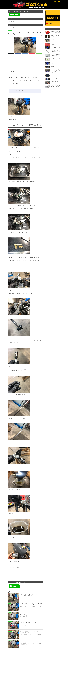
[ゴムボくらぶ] (36, 8)
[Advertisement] (25, 63)
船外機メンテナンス (13, 651)
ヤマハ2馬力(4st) (10, 30)
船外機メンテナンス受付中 (14, 21)
